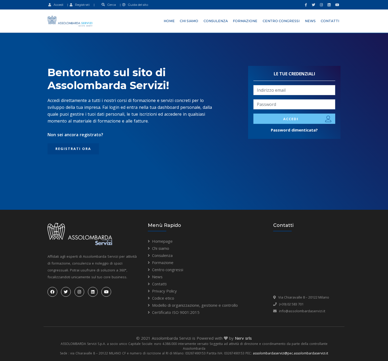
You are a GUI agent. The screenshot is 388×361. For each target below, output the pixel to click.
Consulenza (216, 21)
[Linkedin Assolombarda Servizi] (328, 5)
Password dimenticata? (294, 130)
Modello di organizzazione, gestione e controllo (195, 305)
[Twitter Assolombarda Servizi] (312, 5)
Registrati (81, 5)
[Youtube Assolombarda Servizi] (336, 5)
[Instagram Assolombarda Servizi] (320, 5)
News (310, 21)
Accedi (57, 5)
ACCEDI (291, 118)
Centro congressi (281, 21)
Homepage (162, 241)
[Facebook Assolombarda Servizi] (305, 5)
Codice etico (163, 298)
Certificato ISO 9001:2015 (176, 312)
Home (169, 21)
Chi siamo (189, 21)
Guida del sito (136, 5)
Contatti (330, 21)
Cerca (110, 5)
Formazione (245, 21)
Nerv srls (243, 338)
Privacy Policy (164, 291)
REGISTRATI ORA (73, 148)
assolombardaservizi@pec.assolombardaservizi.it (290, 353)
